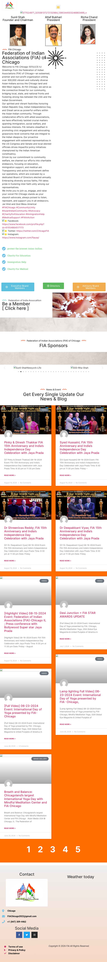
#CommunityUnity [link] (25, 207)
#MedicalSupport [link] (11, 217)
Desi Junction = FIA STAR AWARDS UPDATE (78, 614)
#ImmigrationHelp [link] (35, 214)
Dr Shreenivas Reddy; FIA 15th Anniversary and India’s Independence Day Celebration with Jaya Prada (25, 533)
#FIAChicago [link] (8, 207)
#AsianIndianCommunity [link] (15, 210)
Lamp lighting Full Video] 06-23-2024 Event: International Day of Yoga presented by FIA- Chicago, (80, 697)
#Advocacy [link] (34, 210)
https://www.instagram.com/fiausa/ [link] (20, 237)
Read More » (10, 475)
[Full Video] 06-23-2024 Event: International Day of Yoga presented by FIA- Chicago (23, 711)
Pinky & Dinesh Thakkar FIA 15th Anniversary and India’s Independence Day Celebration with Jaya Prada (24, 448)
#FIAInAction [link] (27, 217)
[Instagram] (34, 935)
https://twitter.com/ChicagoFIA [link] (32, 230)
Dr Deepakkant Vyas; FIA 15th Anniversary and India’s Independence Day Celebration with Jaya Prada (81, 533)
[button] (58, 7)
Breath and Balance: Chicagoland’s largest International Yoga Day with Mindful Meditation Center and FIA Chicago (25, 799)
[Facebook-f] (19, 935)
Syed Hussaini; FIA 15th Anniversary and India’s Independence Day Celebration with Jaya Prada (79, 448)
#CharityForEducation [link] (13, 214)
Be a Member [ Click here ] (16, 306)
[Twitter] (27, 935)
